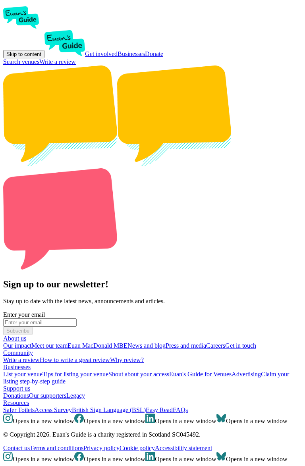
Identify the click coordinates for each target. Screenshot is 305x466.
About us (14, 338)
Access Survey (53, 409)
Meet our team (49, 345)
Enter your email (24, 314)
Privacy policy (101, 448)
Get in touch (240, 345)
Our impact (17, 345)
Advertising (246, 374)
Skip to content (23, 54)
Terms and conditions (56, 448)
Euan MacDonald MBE (97, 345)
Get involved (101, 53)
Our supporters (47, 395)
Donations (16, 395)
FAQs (180, 409)
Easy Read (159, 409)
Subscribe (17, 331)
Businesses (131, 53)
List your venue (22, 374)
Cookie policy (137, 448)
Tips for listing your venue (75, 374)
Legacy (75, 395)
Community (18, 352)
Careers (215, 345)
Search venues (21, 61)
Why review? (127, 359)
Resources (16, 402)
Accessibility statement (183, 448)
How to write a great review (75, 359)
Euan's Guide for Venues (200, 374)
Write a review (57, 61)
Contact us (16, 448)
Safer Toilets (19, 409)
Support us (16, 388)
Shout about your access (138, 374)
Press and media (186, 345)
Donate (154, 53)
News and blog (146, 345)
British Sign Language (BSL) (109, 409)
